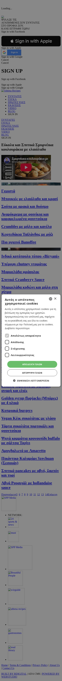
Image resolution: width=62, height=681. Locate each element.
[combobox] (50, 298)
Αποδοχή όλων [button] (32, 364)
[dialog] (30, 340)
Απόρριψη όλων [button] (32, 372)
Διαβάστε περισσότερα (17, 328)
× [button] (55, 298)
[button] (31, 381)
